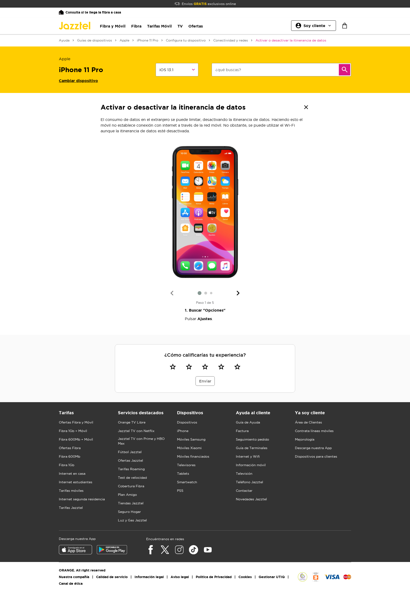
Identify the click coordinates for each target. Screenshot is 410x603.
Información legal (149, 577)
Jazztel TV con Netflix (136, 431)
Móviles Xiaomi (189, 448)
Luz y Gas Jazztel (132, 520)
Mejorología (304, 439)
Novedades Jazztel (251, 499)
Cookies (245, 577)
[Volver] (306, 107)
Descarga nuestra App (313, 448)
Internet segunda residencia (82, 499)
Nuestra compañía (74, 577)
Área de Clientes (308, 422)
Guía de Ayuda (248, 422)
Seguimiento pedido (252, 439)
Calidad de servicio (112, 577)
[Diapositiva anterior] (172, 293)
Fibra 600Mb (69, 456)
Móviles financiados (193, 456)
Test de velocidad (132, 477)
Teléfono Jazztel (249, 482)
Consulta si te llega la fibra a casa (93, 12)
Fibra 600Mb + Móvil (76, 439)
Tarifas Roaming (131, 469)
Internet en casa (72, 473)
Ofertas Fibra (70, 448)
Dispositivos (187, 422)
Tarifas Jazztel (71, 508)
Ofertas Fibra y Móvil (76, 422)
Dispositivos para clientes (316, 456)
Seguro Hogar (129, 512)
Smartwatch (187, 482)
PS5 (180, 491)
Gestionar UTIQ (272, 577)
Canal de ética (71, 583)
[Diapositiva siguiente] (238, 293)
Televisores (186, 465)
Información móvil (251, 465)
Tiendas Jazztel (131, 503)
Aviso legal (180, 577)
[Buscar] (344, 69)
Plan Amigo (127, 495)
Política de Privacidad (214, 577)
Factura (242, 431)
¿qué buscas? (228, 70)
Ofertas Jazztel (130, 460)
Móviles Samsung (191, 439)
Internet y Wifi (248, 456)
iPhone (182, 431)
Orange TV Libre (131, 422)
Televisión (244, 473)
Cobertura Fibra (131, 486)
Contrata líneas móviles (314, 431)
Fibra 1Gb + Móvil (73, 431)
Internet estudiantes (75, 482)
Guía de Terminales (251, 448)
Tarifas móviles (71, 491)
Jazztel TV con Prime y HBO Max (141, 441)
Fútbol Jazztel (130, 452)
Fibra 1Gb (66, 465)
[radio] (172, 367)
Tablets (183, 473)
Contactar (244, 491)
